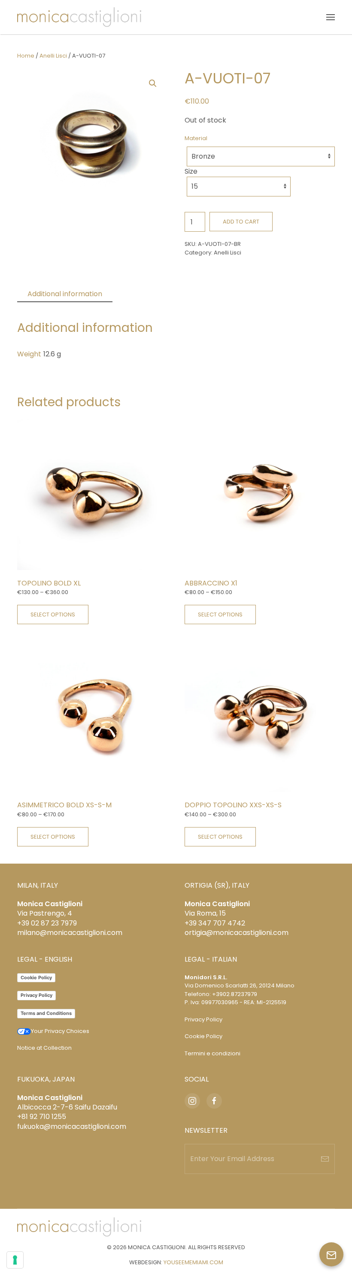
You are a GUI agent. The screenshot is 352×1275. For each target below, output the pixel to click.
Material (196, 138)
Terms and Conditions (46, 1013)
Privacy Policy (36, 995)
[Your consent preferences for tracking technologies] (15, 1260)
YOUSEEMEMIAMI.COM (193, 1262)
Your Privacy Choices (60, 1031)
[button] (330, 17)
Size (191, 171)
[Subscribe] (325, 1159)
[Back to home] (79, 17)
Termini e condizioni (212, 1053)
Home (25, 56)
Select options (52, 614)
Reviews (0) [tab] (142, 294)
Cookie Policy (36, 978)
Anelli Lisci (53, 56)
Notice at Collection (44, 1048)
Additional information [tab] (64, 294)
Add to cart (241, 222)
